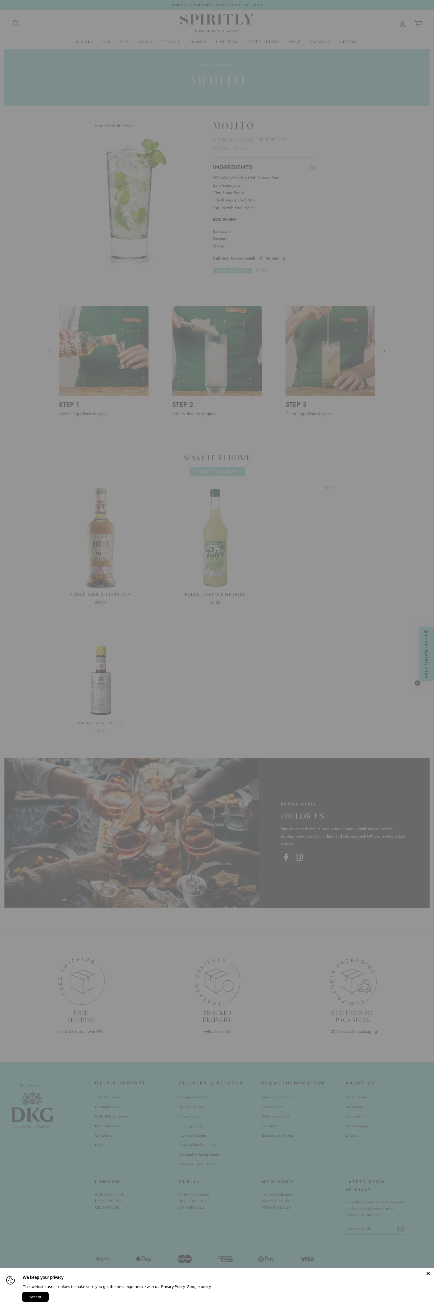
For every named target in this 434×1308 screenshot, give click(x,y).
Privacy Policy (173, 1286)
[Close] (428, 1273)
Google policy (199, 1286)
